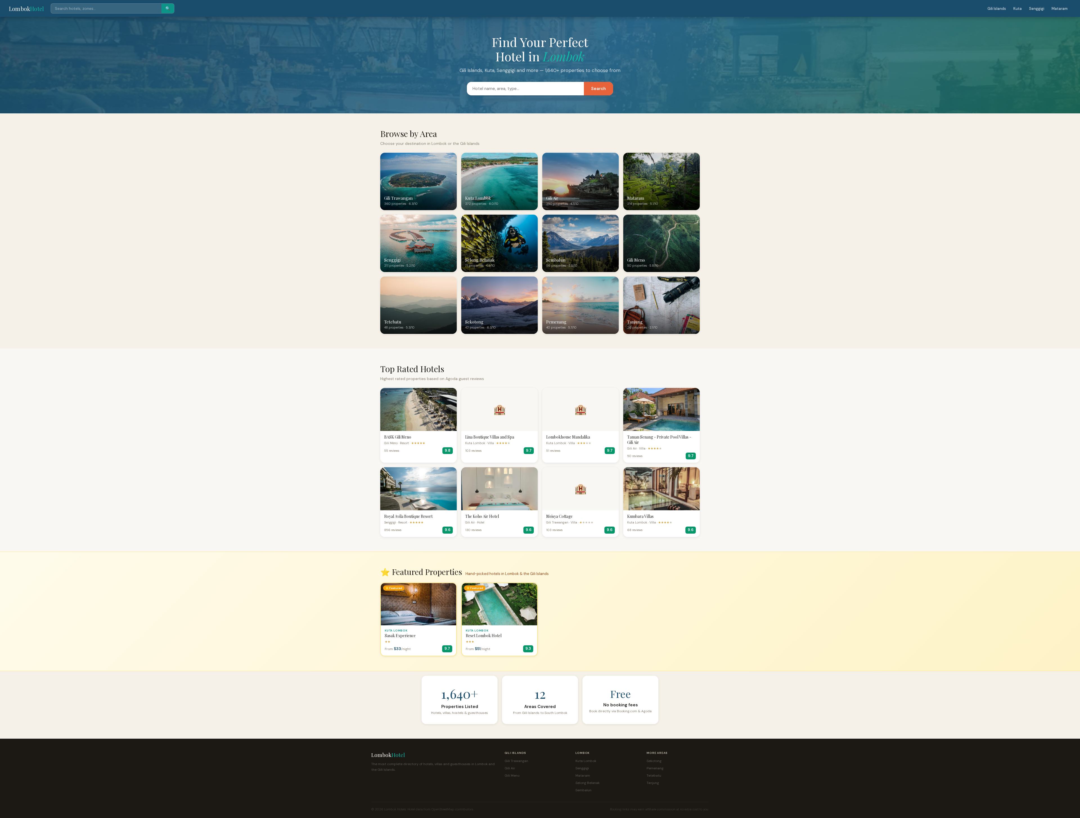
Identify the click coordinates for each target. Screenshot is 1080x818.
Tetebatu (654, 775)
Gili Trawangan (516, 761)
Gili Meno (512, 775)
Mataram (1060, 8)
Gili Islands (996, 8)
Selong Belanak (587, 783)
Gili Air (510, 768)
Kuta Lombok (585, 761)
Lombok (26, 8)
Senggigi (1036, 8)
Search (598, 88)
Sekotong (654, 761)
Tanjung (653, 783)
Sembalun (583, 790)
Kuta (1017, 8)
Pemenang (655, 768)
